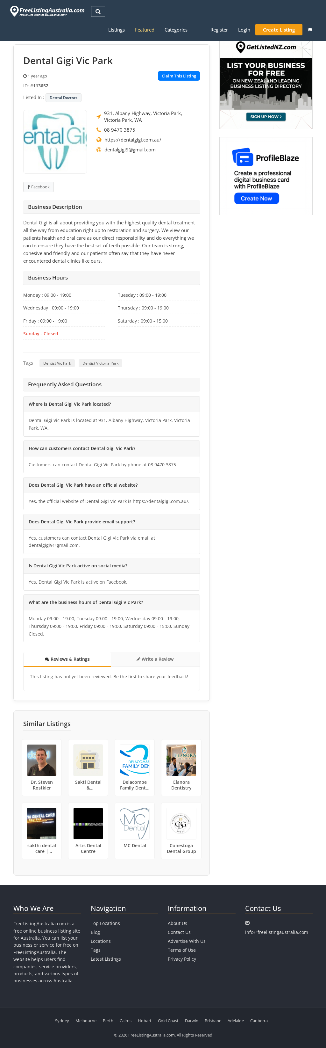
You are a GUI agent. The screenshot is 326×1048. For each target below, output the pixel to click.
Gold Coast (168, 1020)
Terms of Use (182, 950)
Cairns (125, 1020)
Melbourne (85, 1020)
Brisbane (213, 1020)
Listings (116, 29)
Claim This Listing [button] (179, 76)
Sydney (62, 1020)
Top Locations (105, 923)
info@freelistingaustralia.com (276, 932)
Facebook (40, 187)
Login (244, 29)
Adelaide (236, 1020)
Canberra (259, 1020)
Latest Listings (106, 959)
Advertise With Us (187, 941)
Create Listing (279, 29)
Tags (96, 950)
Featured (144, 29)
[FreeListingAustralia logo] (47, 11)
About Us (177, 923)
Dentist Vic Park (57, 363)
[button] (309, 29)
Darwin (191, 1020)
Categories (176, 29)
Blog (95, 932)
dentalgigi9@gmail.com (130, 149)
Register (219, 29)
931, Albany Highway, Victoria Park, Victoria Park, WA (143, 116)
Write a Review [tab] (157, 659)
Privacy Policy (182, 959)
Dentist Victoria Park (100, 363)
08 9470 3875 (119, 130)
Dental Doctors (63, 97)
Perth (108, 1020)
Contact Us (179, 932)
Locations (101, 941)
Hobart (145, 1020)
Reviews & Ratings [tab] (69, 659)
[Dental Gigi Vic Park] (55, 141)
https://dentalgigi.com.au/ (132, 139)
